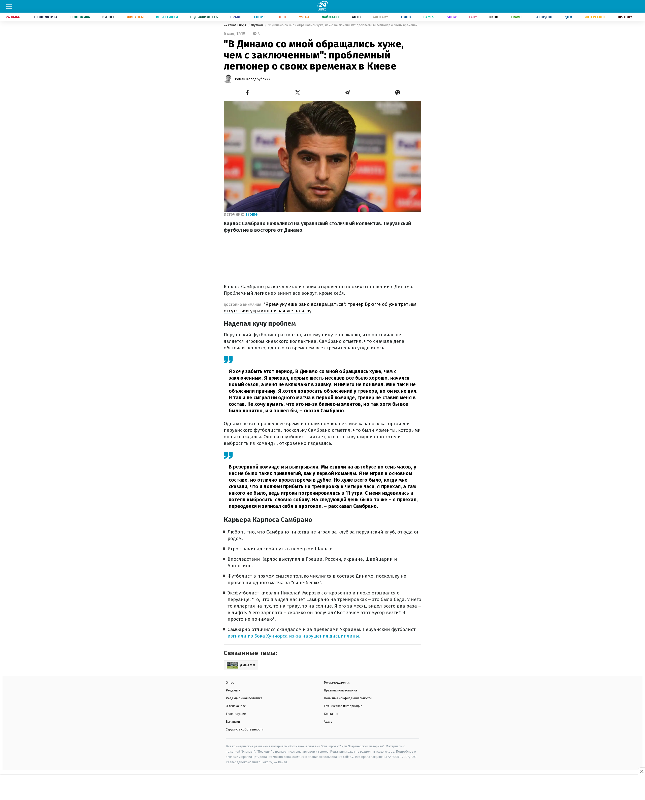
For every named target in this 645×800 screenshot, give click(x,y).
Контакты (331, 714)
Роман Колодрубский (252, 79)
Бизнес (108, 17)
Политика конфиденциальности (348, 698)
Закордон (543, 17)
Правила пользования (340, 690)
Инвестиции (167, 17)
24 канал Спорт (235, 25)
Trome (251, 214)
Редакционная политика (244, 698)
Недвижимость (204, 17)
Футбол (257, 25)
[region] (322, 787)
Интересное (595, 17)
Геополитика (45, 17)
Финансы (135, 17)
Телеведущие (236, 714)
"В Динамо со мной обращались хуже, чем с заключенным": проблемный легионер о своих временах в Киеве (344, 25)
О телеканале (236, 706)
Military (380, 17)
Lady (473, 17)
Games (428, 17)
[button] (247, 92)
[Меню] (9, 6)
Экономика (80, 17)
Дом (568, 17)
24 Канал (13, 17)
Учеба (304, 17)
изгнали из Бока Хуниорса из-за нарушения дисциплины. (294, 636)
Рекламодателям (336, 682)
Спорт (259, 17)
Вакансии (233, 721)
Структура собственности (245, 729)
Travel (516, 17)
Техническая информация (343, 706)
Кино (493, 17)
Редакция (233, 690)
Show (452, 17)
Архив (328, 721)
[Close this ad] (641, 771)
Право (236, 17)
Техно (405, 17)
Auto (356, 17)
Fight (282, 17)
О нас (230, 682)
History (625, 17)
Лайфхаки (331, 17)
